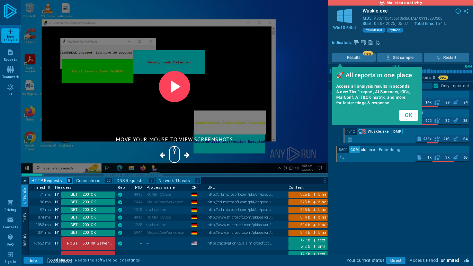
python (395, 30)
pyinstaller (374, 30)
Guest (395, 260)
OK (408, 115)
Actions (425, 77)
